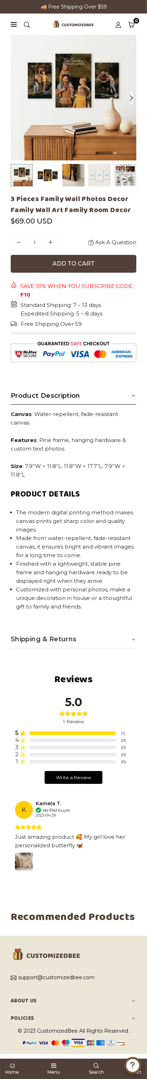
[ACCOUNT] (118, 24)
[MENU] (13, 24)
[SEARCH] (27, 24)
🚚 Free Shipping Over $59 (74, 7)
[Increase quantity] (50, 242)
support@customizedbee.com (56, 978)
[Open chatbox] (132, 1065)
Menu (53, 1072)
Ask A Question (115, 242)
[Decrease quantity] (19, 242)
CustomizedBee (57, 1031)
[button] (131, 24)
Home (12, 1072)
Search (96, 1072)
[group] (73, 97)
